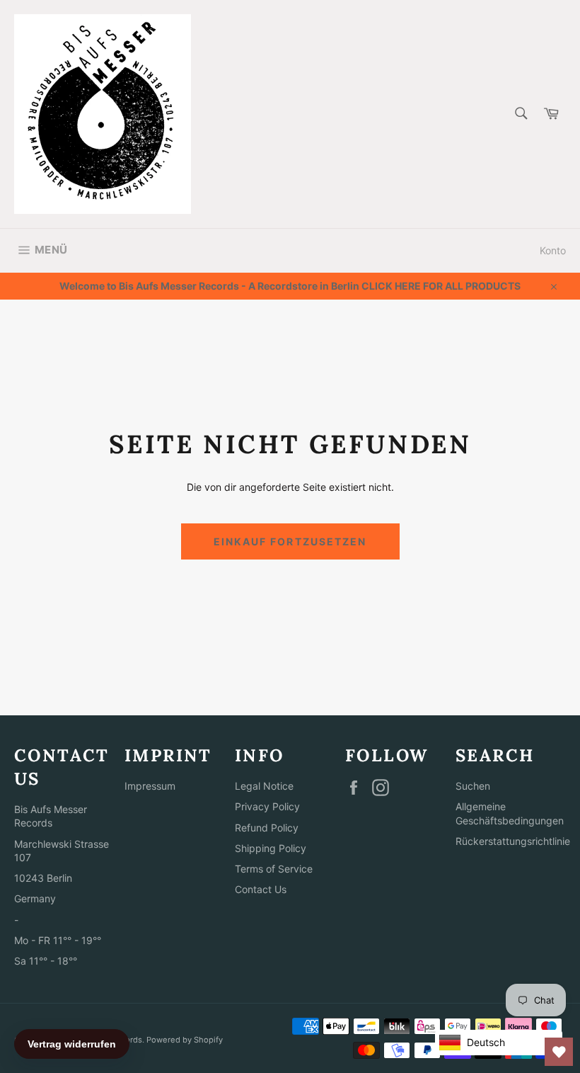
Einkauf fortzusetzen (290, 541)
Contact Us (260, 889)
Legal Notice (264, 786)
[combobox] (520, 114)
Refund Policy (266, 828)
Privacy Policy (267, 806)
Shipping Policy (270, 848)
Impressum (149, 786)
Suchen (473, 786)
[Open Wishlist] (559, 1052)
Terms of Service (274, 869)
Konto (553, 250)
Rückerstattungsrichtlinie (513, 841)
